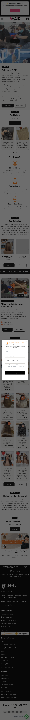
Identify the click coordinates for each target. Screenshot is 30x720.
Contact (15, 373)
